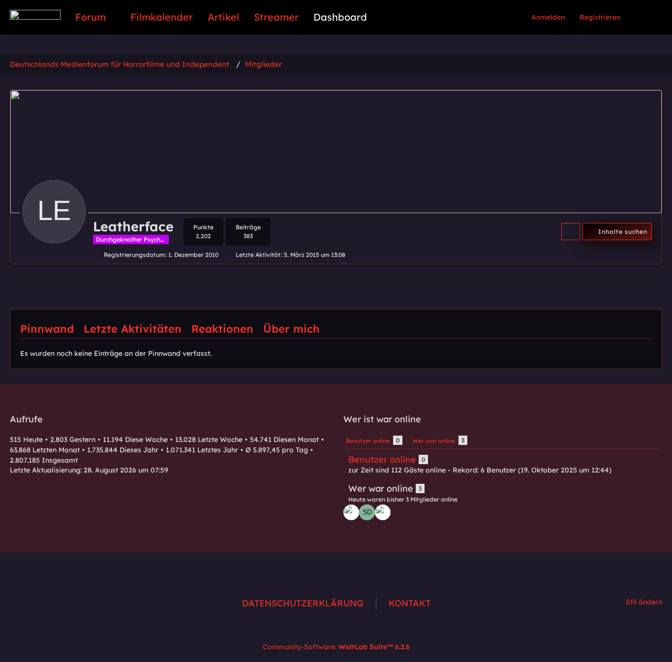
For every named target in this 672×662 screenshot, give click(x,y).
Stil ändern (644, 602)
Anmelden (548, 17)
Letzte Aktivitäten (133, 329)
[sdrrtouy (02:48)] (367, 512)
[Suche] (645, 17)
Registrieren (600, 17)
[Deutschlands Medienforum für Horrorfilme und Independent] (35, 15)
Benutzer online (382, 459)
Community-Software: (336, 646)
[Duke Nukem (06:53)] (351, 512)
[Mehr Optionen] (570, 231)
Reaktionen (222, 329)
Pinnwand (47, 329)
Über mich (291, 329)
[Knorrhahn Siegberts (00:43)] (383, 512)
